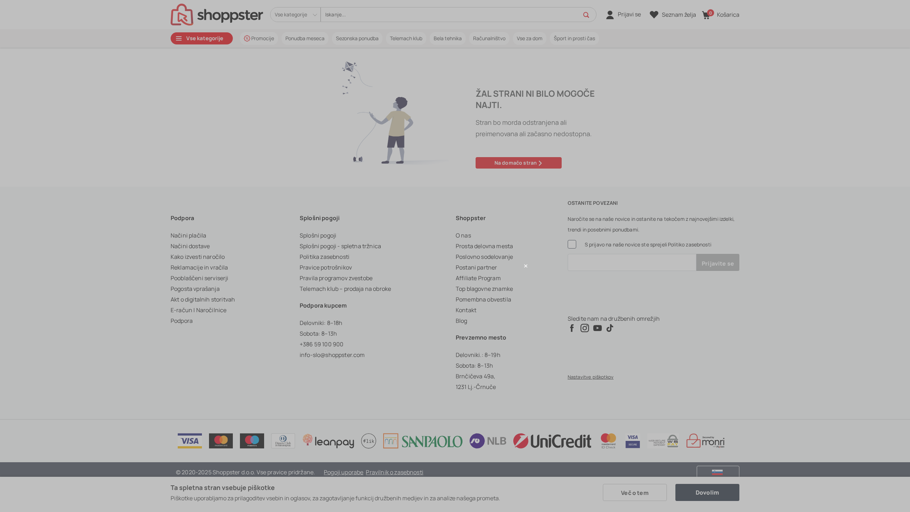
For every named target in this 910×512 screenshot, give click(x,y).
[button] (455, 266)
